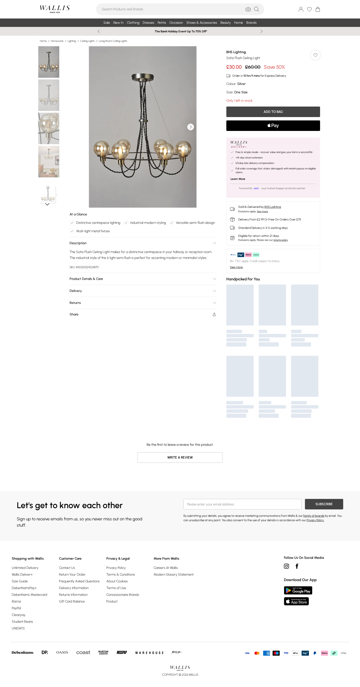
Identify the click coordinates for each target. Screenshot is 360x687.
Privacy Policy (116, 568)
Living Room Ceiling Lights (113, 41)
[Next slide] (261, 31)
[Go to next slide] (190, 127)
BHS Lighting (236, 52)
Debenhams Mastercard (29, 595)
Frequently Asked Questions (79, 581)
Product (111, 601)
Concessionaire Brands (122, 595)
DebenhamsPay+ (24, 588)
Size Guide (20, 581)
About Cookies (117, 581)
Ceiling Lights (87, 41)
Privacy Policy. (315, 520)
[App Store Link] (298, 595)
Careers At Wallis (166, 568)
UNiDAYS (18, 628)
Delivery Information (73, 588)
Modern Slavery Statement (174, 574)
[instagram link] (286, 566)
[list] (142, 127)
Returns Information (73, 595)
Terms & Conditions (120, 574)
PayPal (16, 608)
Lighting (72, 41)
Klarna (16, 601)
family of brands (313, 516)
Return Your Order (72, 574)
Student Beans (22, 622)
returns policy (280, 240)
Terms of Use (116, 588)
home (43, 41)
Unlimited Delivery (25, 568)
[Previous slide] (98, 31)
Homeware (57, 41)
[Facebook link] (296, 566)
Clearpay (18, 615)
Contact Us (67, 568)
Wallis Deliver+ (22, 574)
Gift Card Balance (72, 601)
